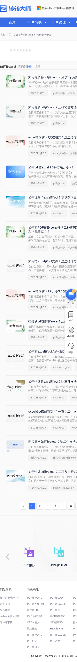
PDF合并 (55, 641)
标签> (32, 34)
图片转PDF (33, 610)
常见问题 (5, 603)
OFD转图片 (33, 622)
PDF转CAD (56, 597)
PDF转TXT (33, 647)
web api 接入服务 (9, 616)
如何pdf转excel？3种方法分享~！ (51, 167)
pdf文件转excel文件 (64, 93)
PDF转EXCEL (38, 93)
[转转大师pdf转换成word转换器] (15, 11)
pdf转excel (59, 123)
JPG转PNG (56, 622)
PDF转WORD (34, 597)
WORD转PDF (57, 616)
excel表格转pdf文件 (64, 277)
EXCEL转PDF (38, 153)
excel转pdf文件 (61, 367)
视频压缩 (32, 628)
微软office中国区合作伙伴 (58, 8)
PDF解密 (55, 610)
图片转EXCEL (38, 457)
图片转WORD (34, 634)
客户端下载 (6, 622)
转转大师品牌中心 (10, 597)
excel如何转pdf (61, 307)
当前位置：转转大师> (14, 34)
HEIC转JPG (56, 628)
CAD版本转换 (34, 616)
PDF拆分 (32, 641)
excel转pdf (59, 213)
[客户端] (71, 294)
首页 (12, 22)
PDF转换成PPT (35, 603)
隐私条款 (5, 610)
